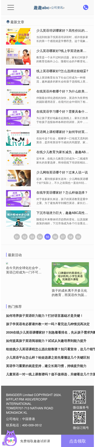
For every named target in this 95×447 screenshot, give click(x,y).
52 (24, 236)
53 (32, 236)
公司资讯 (57, 7)
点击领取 (77, 441)
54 (40, 236)
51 (17, 236)
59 (78, 236)
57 (63, 236)
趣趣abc (41, 7)
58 (70, 236)
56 (55, 236)
